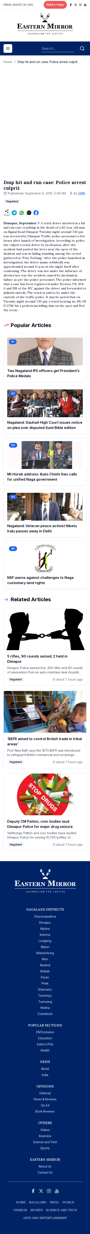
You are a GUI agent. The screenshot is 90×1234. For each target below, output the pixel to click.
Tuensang (45, 1001)
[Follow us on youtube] (85, 4)
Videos (45, 1130)
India (45, 1075)
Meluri (45, 947)
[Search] (82, 48)
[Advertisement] (45, 126)
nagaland (38, 1202)
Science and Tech (45, 1142)
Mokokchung (45, 953)
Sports (45, 1148)
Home (7, 62)
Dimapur (45, 922)
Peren (45, 977)
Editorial (45, 1093)
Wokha (45, 1008)
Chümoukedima (45, 916)
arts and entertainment (45, 1218)
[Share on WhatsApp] (22, 213)
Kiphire (45, 928)
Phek (45, 983)
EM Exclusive (45, 1032)
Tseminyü (45, 995)
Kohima (45, 935)
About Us (45, 1166)
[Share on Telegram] (14, 212)
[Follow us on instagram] (80, 4)
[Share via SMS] (29, 212)
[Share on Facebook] (36, 212)
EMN (81, 193)
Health (45, 1050)
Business (45, 1136)
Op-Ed (45, 1105)
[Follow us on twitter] (75, 4)
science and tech (61, 1210)
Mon (45, 959)
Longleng (45, 941)
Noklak (45, 971)
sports (37, 1210)
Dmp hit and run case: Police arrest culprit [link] (47, 62)
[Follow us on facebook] (70, 4)
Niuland (45, 965)
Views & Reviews (45, 1099)
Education (45, 1038)
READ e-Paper (55, 4)
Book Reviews (45, 1111)
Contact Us (45, 1172)
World (45, 1069)
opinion (20, 1210)
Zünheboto (45, 1014)
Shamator (45, 989)
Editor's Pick (45, 1044)
